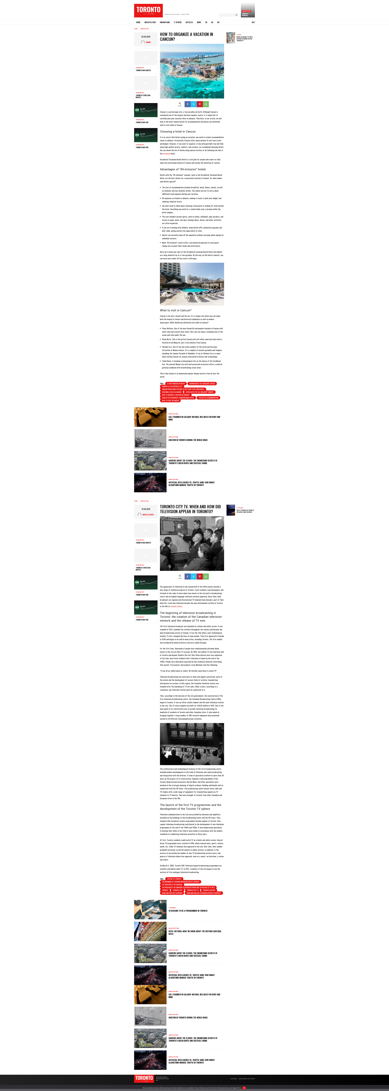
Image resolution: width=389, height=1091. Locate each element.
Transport (140, 67)
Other (239, 34)
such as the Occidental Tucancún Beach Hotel (178, 398)
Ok (244, 1088)
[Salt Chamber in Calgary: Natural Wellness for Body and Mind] (150, 417)
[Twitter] (194, 104)
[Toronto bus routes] (146, 58)
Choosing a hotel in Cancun (171, 392)
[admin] (143, 42)
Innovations (145, 29)
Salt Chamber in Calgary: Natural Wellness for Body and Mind (194, 418)
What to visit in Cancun (170, 400)
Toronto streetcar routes (143, 96)
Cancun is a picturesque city (172, 386)
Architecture (246, 11)
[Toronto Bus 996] (146, 110)
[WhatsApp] (206, 104)
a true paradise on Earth (176, 383)
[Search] (236, 15)
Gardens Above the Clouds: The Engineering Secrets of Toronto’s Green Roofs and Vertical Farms (193, 462)
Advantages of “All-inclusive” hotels (202, 383)
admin (148, 42)
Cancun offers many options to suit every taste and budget (183, 389)
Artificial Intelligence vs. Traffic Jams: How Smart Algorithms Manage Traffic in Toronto (192, 484)
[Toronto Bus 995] (146, 135)
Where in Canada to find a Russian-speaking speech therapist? (245, 39)
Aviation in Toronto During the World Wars (188, 439)
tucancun (166, 153)
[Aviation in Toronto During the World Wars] (150, 439)
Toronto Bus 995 (142, 147)
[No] (386, 1088)
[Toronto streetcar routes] (146, 83)
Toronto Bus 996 (142, 122)
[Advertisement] (242, 59)
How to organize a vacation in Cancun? (176, 395)
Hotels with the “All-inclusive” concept (200, 392)
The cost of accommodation (208, 398)
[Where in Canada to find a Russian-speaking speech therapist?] (231, 37)
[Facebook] (188, 104)
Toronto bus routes (143, 70)
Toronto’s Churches (245, 15)
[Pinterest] (200, 104)
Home (136, 29)
